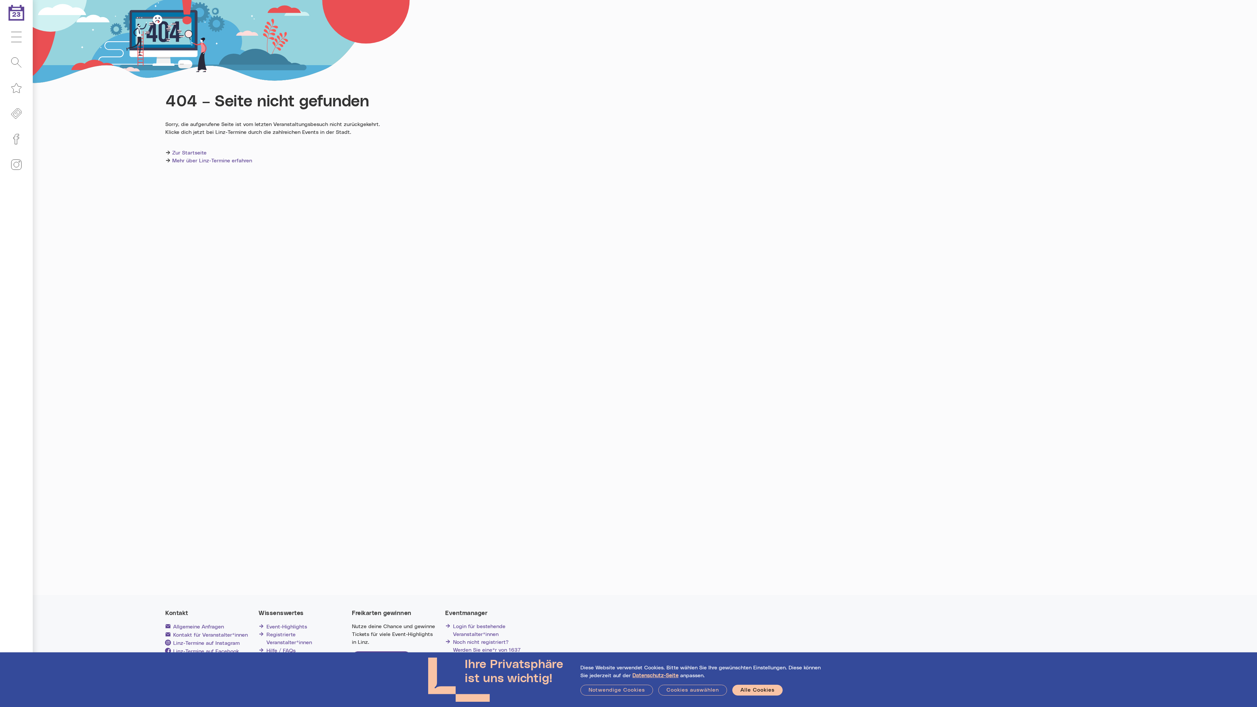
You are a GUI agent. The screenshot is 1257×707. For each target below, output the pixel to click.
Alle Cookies (757, 690)
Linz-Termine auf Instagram (206, 643)
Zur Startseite (189, 152)
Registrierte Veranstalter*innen (289, 638)
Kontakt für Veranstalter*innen (210, 635)
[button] (16, 37)
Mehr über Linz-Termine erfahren (212, 160)
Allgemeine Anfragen (198, 626)
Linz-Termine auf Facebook (206, 651)
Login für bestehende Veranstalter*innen (479, 630)
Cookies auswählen (692, 690)
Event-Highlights (286, 626)
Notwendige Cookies (617, 690)
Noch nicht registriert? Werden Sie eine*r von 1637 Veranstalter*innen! (487, 650)
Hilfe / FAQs (281, 650)
